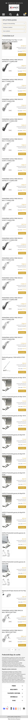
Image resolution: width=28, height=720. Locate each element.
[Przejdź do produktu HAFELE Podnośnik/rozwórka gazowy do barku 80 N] (7, 575)
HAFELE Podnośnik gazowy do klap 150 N (14, 415)
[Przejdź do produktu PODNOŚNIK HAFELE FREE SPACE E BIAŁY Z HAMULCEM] (7, 265)
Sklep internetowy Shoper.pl (14, 719)
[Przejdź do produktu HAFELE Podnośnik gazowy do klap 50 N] (7, 442)
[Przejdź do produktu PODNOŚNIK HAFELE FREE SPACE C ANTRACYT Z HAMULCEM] (7, 126)
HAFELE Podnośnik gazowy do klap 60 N (13, 454)
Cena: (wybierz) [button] (6, 31)
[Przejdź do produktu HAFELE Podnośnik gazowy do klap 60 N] (7, 461)
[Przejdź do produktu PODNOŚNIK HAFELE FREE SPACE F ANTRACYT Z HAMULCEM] (7, 305)
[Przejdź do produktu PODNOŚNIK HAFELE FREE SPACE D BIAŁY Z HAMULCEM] (7, 206)
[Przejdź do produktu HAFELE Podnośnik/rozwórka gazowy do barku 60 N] (7, 546)
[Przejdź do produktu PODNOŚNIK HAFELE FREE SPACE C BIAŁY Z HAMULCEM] (7, 146)
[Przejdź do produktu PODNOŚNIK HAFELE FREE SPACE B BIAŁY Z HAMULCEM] (7, 87)
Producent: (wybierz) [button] (7, 27)
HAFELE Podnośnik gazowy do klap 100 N (14, 377)
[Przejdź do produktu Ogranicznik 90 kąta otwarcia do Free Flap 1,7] (7, 595)
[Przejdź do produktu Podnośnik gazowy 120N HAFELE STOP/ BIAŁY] (7, 366)
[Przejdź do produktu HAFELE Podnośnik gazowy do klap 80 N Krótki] (7, 521)
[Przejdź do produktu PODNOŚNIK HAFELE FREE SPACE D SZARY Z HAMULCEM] (7, 225)
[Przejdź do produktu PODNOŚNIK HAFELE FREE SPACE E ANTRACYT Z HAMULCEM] (7, 245)
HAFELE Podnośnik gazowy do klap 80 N (13, 493)
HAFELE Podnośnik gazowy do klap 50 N (13, 435)
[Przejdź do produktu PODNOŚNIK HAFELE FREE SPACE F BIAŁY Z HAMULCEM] (7, 325)
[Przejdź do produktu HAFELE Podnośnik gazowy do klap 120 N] (7, 404)
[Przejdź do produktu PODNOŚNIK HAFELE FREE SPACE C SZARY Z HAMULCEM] (7, 166)
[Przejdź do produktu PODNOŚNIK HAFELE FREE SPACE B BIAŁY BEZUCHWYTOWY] (7, 618)
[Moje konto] (17, 14)
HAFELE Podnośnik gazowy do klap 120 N (14, 396)
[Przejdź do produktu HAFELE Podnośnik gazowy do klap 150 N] (7, 423)
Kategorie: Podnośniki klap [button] (9, 23)
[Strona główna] (14, 7)
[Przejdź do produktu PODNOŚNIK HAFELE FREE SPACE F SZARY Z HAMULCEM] (7, 345)
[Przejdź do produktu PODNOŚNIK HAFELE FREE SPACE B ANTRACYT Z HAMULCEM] (7, 67)
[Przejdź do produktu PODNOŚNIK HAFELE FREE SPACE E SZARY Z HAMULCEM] (7, 285)
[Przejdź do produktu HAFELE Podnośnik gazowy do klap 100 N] (7, 385)
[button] (3, 14)
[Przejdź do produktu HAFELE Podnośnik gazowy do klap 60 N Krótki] (7, 482)
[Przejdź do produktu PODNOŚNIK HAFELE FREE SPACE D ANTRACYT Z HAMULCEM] (7, 186)
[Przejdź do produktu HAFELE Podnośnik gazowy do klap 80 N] (7, 501)
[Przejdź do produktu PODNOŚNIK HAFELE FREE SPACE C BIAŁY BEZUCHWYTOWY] (7, 637)
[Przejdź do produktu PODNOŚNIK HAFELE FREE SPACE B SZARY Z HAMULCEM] (7, 106)
